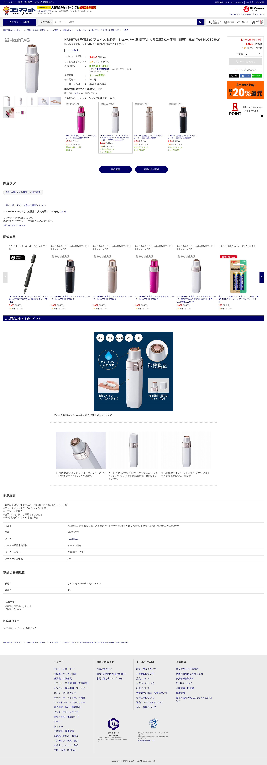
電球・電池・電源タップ (66, 717)
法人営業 (250, 2)
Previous (5, 277)
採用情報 (180, 693)
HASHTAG (73, 539)
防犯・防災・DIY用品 (65, 750)
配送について (143, 688)
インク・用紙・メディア (66, 712)
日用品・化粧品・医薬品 (35, 30)
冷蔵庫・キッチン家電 (65, 674)
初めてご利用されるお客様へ (111, 674)
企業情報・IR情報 (185, 688)
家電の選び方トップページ (110, 678)
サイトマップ (259, 14)
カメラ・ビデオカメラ (65, 693)
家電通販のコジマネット (12, 30)
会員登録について (145, 674)
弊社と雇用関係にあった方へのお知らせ (194, 699)
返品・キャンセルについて (149, 702)
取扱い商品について (146, 669)
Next (261, 277)
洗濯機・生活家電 (63, 678)
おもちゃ (58, 726)
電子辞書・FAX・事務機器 (67, 707)
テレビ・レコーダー (64, 669)
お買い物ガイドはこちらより (14, 225)
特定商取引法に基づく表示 (189, 674)
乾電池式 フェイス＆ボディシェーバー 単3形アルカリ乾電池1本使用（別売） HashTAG (95, 30)
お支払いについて (145, 683)
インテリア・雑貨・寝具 (66, 740)
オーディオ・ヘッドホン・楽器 (69, 698)
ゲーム (57, 721)
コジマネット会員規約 (187, 669)
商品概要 (115, 169)
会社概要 (260, 2)
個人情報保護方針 (185, 678)
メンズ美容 (54, 30)
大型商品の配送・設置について (151, 693)
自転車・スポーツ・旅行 (66, 745)
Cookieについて (184, 683)
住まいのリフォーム (234, 2)
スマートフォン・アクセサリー (69, 702)
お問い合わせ (247, 14)
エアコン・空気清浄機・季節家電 (70, 683)
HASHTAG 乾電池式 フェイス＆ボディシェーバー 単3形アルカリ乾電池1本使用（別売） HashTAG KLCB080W (115, 137)
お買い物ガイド (235, 14)
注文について (143, 678)
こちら (76, 93)
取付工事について (145, 698)
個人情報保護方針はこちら (146, 740)
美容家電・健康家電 (64, 731)
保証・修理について (146, 707)
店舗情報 (219, 2)
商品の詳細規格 (151, 169)
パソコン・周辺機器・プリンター (70, 688)
